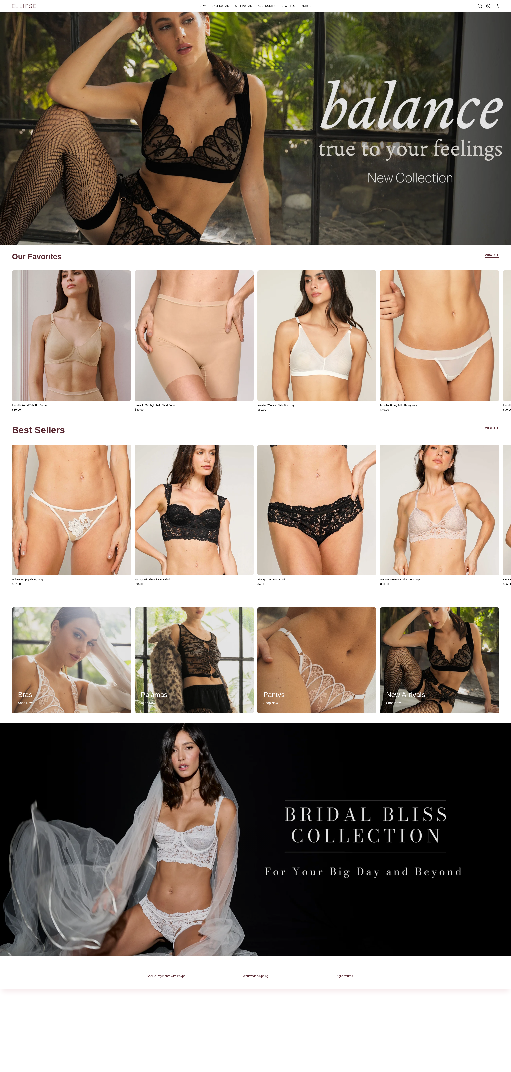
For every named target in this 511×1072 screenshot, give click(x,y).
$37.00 (16, 584)
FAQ (289, 1010)
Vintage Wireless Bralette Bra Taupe (400, 579)
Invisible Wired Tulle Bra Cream (29, 405)
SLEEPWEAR (241, 1024)
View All (492, 255)
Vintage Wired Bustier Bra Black (153, 579)
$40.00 (384, 409)
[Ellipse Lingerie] (24, 6)
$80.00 (16, 409)
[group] (255, 340)
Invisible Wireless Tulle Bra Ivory (275, 405)
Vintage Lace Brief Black (271, 579)
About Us (184, 1010)
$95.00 (139, 584)
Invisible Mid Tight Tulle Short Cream (155, 405)
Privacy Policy (296, 1017)
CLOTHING (240, 1037)
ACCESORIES (241, 1030)
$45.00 (261, 584)
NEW (235, 1010)
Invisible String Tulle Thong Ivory (398, 405)
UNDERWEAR (241, 1017)
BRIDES (237, 1043)
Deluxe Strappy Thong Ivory (27, 579)
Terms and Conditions (302, 1024)
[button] (220, 6)
